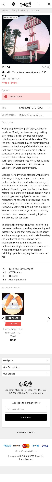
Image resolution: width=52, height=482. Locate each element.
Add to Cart (13, 318)
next (49, 319)
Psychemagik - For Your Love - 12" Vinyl (13, 333)
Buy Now (13, 324)
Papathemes (25, 459)
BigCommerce (26, 455)
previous (3, 319)
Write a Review (9, 83)
